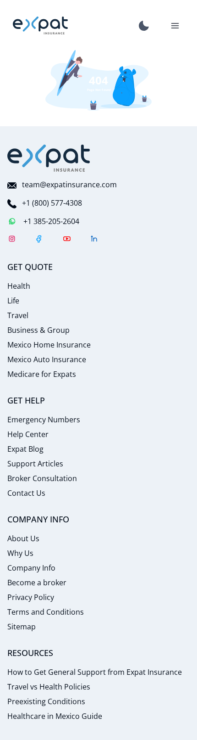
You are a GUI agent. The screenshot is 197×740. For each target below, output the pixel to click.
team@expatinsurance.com (69, 184)
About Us (23, 538)
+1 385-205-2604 (51, 221)
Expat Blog (25, 449)
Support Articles (35, 464)
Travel (17, 315)
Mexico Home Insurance (49, 345)
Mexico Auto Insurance (46, 359)
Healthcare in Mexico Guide (54, 716)
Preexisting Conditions (46, 701)
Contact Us (26, 493)
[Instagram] (11, 240)
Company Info (31, 568)
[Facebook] (39, 240)
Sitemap (21, 627)
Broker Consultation (42, 478)
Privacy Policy (30, 597)
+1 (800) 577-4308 (52, 203)
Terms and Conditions (45, 612)
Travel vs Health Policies (48, 687)
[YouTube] (66, 240)
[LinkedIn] (94, 240)
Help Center (28, 434)
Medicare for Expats (41, 374)
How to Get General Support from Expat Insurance (94, 672)
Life (13, 301)
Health (18, 286)
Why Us (20, 553)
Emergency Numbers (43, 420)
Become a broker (36, 582)
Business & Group (38, 330)
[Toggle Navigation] (175, 26)
